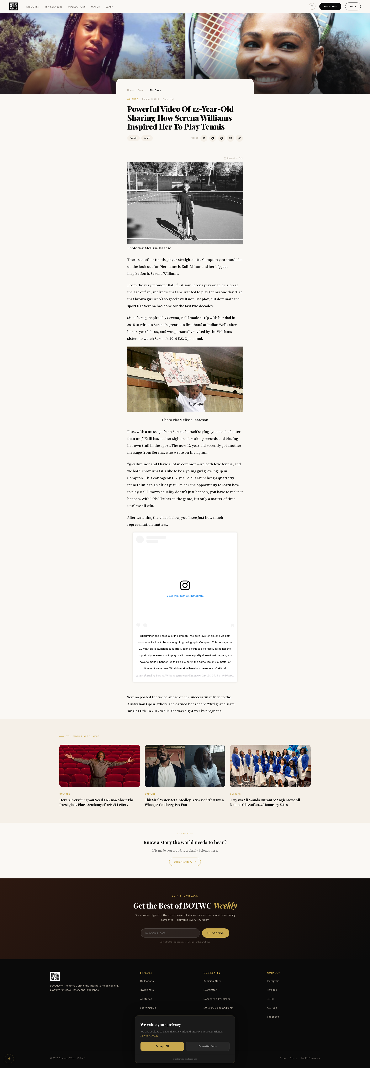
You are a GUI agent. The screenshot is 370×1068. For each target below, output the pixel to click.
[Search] (312, 6)
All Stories (146, 999)
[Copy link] (239, 138)
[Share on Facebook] (212, 138)
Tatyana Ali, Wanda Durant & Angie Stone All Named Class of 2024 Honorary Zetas (265, 802)
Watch (95, 6)
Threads (272, 990)
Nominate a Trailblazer (217, 999)
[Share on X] (203, 138)
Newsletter (210, 990)
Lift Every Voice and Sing (218, 1008)
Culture (142, 90)
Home (130, 90)
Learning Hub (148, 1008)
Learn (110, 6)
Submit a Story (185, 861)
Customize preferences (185, 1059)
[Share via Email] (230, 138)
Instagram (273, 981)
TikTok (270, 999)
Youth (147, 138)
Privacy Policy (149, 1035)
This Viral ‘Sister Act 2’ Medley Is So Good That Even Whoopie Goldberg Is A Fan (184, 802)
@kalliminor (139, 463)
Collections (77, 6)
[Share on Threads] (221, 138)
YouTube (272, 1008)
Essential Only (207, 1046)
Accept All (162, 1046)
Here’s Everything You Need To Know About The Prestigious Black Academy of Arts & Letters (96, 802)
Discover (33, 6)
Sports (133, 138)
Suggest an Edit (235, 158)
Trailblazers (54, 6)
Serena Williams (165, 675)
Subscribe (330, 6)
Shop (353, 6)
